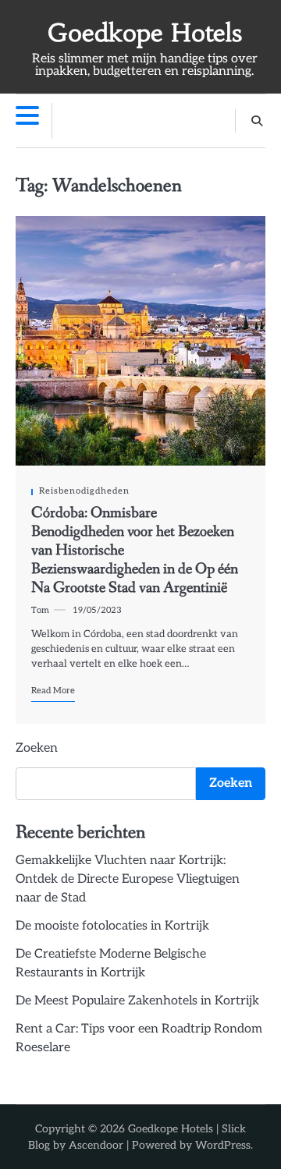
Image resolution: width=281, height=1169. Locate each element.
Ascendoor (96, 1145)
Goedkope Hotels (145, 33)
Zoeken (37, 748)
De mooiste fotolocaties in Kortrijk (112, 926)
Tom (40, 610)
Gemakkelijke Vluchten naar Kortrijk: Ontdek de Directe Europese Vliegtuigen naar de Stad (128, 879)
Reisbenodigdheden (84, 491)
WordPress (223, 1145)
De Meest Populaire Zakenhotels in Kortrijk (137, 1001)
